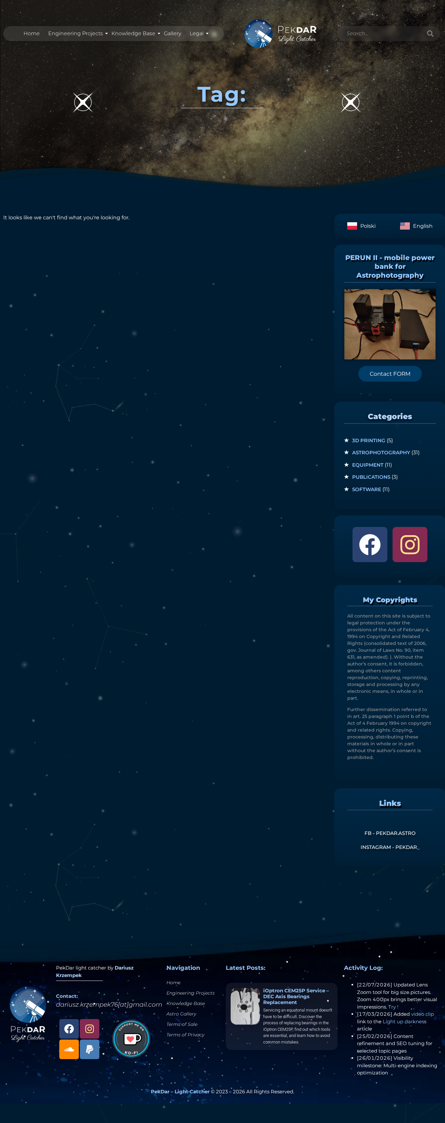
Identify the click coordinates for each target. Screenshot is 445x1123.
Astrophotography (381, 452)
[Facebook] (369, 544)
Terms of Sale (181, 1024)
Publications (371, 477)
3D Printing (368, 440)
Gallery (172, 33)
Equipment (367, 465)
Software (366, 489)
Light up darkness (404, 1021)
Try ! (393, 1007)
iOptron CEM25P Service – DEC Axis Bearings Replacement (296, 996)
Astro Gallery (181, 1014)
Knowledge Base (133, 33)
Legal (197, 33)
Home (31, 33)
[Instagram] (410, 544)
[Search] (430, 33)
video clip (422, 1014)
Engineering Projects (75, 33)
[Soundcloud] (69, 1049)
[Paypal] (89, 1049)
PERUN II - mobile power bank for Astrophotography (390, 267)
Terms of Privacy (185, 1035)
